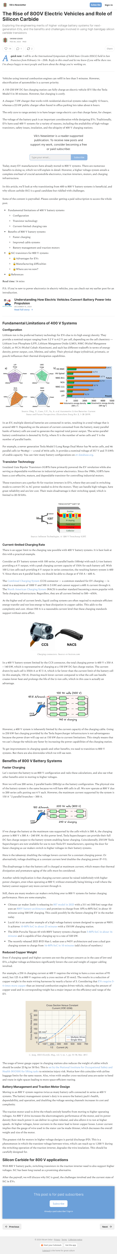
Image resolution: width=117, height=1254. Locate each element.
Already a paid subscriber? (58, 1211)
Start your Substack (52, 1245)
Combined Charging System (23, 581)
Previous (14, 1226)
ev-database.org (84, 455)
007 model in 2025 (63, 905)
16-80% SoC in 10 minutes (59, 946)
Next (105, 1226)
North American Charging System (26, 589)
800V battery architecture (31, 909)
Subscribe (96, 4)
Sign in (109, 4)
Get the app (70, 1245)
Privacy (57, 1239)
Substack (46, 1250)
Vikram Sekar (16, 39)
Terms (64, 1239)
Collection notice (75, 1239)
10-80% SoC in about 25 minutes (39, 927)
